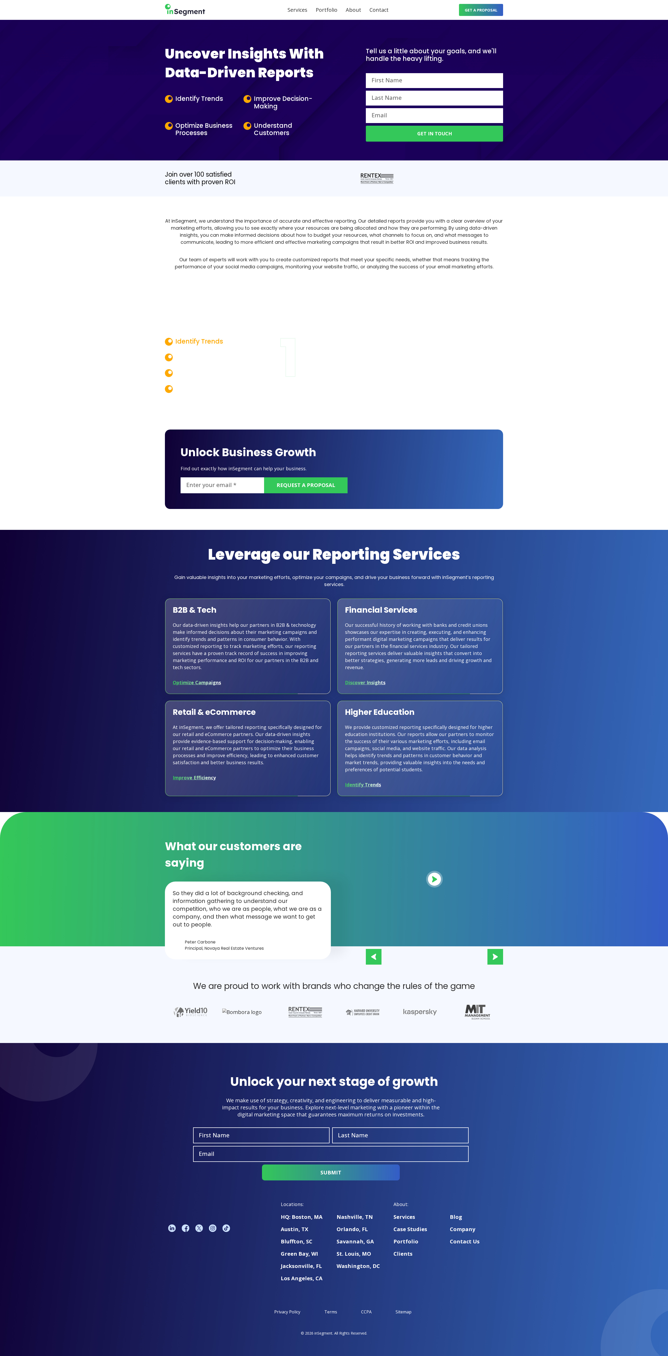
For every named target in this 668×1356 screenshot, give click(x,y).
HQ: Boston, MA (302, 1216)
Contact (379, 9)
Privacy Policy (287, 1312)
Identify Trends (363, 784)
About (353, 9)
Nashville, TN (355, 1216)
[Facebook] (185, 1228)
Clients (403, 1253)
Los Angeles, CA (302, 1278)
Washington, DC (358, 1266)
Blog (456, 1216)
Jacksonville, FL (301, 1266)
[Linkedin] (172, 1228)
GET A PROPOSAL (481, 10)
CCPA (366, 1312)
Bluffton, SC (296, 1241)
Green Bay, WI (299, 1253)
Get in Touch (434, 133)
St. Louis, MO (354, 1253)
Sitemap (403, 1312)
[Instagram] (213, 1228)
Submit (330, 1172)
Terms (330, 1312)
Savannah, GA (355, 1241)
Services (297, 9)
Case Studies (410, 1229)
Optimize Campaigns (197, 682)
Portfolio (326, 9)
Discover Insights (365, 682)
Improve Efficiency (194, 777)
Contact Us (465, 1241)
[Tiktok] (226, 1228)
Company (462, 1229)
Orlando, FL (352, 1229)
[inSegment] (185, 10)
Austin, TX (294, 1229)
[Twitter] (199, 1228)
